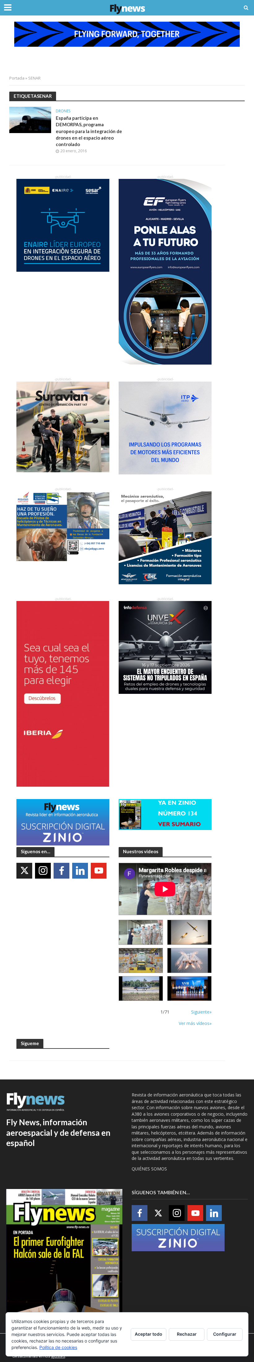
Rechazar (187, 1334)
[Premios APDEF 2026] (189, 988)
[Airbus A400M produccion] (141, 960)
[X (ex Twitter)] (24, 871)
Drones (63, 111)
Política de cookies (58, 1347)
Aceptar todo (148, 1334)
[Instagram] (43, 871)
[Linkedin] (80, 871)
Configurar (224, 1334)
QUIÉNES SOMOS (149, 1169)
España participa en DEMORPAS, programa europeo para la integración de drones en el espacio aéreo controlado (89, 131)
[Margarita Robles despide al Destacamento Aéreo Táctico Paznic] (141, 932)
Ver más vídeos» (195, 1023)
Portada (16, 78)
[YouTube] (99, 871)
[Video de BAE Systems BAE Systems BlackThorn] (189, 932)
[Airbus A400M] (189, 960)
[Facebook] (61, 871)
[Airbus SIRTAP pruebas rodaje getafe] (141, 988)
